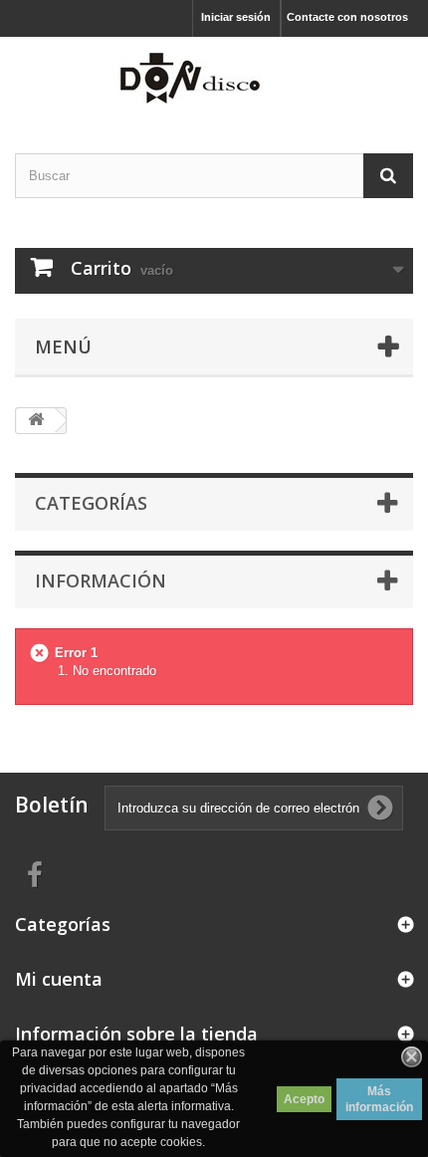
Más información (379, 1099)
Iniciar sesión (236, 17)
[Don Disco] (214, 78)
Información (100, 580)
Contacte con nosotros (347, 17)
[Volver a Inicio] (36, 420)
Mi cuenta (59, 979)
